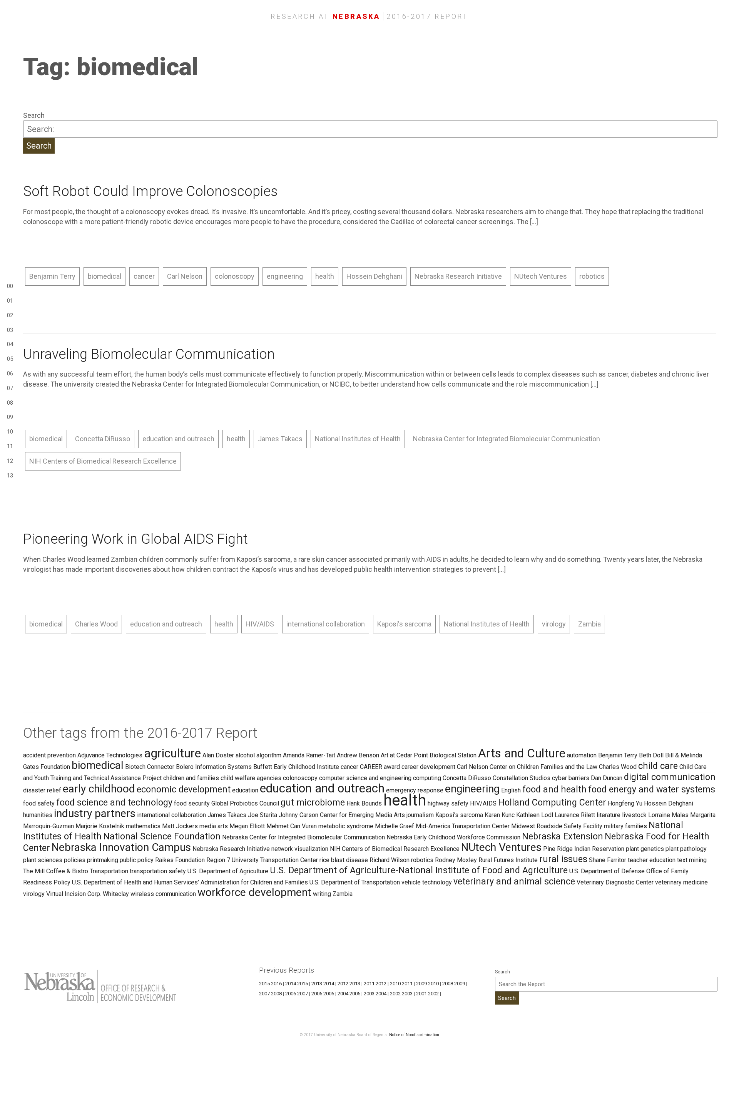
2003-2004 (375, 993)
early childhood (99, 788)
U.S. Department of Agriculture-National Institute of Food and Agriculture (419, 870)
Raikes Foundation (180, 860)
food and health (554, 789)
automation (582, 755)
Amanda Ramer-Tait (309, 755)
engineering (285, 276)
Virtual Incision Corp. (73, 894)
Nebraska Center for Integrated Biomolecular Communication (506, 439)
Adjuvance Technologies (109, 755)
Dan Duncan (606, 778)
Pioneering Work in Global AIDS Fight (135, 539)
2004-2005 (349, 993)
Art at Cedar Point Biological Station (429, 755)
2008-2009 (453, 983)
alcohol (245, 755)
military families (625, 826)
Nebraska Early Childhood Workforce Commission (453, 837)
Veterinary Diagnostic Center (615, 882)
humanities (37, 815)
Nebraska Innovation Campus (121, 847)
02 (10, 315)
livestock (634, 815)
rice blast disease (343, 860)
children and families (191, 778)
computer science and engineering (365, 778)
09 (10, 417)
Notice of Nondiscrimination (414, 1035)
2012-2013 (349, 983)
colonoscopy (234, 276)
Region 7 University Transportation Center (262, 860)
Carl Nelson (184, 276)
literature (608, 815)
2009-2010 (427, 983)
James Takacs (280, 439)
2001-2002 (427, 993)
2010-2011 (401, 983)
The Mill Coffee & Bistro (55, 871)
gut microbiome (313, 802)
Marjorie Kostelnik (99, 826)
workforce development (254, 892)
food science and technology (114, 802)
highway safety (448, 803)
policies (74, 860)
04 (10, 344)
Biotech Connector (149, 766)
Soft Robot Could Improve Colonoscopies (150, 191)
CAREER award (380, 766)
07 (10, 388)
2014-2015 (296, 983)
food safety (39, 803)
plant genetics (645, 848)
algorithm (268, 755)
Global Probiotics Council (245, 803)
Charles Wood (96, 624)
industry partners (94, 813)
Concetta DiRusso (102, 439)
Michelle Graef (394, 826)
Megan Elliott (247, 826)
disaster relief (42, 790)
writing (322, 894)
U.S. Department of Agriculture (227, 871)
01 (10, 300)
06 (10, 373)
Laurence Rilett (575, 815)
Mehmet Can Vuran (291, 826)
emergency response (414, 790)
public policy (137, 860)
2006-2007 (296, 993)
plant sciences (42, 860)
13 (10, 475)
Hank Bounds (364, 803)
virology (554, 624)
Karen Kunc (500, 815)
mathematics (143, 826)
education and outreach (178, 439)
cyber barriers (570, 778)
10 (10, 431)
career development (428, 766)
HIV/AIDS (260, 624)
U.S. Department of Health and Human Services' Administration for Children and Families (190, 882)
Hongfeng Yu (625, 803)
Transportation (109, 871)
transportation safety (158, 871)
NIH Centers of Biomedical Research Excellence (103, 461)
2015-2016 (270, 983)
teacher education (651, 860)
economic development (184, 789)
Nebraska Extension (562, 836)
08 (10, 402)
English (511, 790)
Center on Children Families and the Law (543, 766)
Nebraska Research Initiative (458, 276)
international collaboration (325, 624)
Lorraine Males (668, 815)
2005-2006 (322, 993)
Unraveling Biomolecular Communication (149, 354)
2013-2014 (322, 983)
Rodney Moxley (456, 860)
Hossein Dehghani (374, 276)
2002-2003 (401, 993)
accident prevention (49, 755)
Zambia (589, 624)
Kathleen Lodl (534, 815)
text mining (692, 860)
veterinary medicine (681, 882)
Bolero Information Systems (214, 766)
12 (10, 460)
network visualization (299, 848)
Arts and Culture (521, 753)
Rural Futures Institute (508, 860)
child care (658, 765)
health (324, 276)
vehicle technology (426, 882)
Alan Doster (218, 755)
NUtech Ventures (540, 276)
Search (34, 115)
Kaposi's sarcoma (404, 624)
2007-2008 (270, 993)
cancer (144, 276)
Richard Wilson (390, 860)
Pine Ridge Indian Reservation (583, 848)
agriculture (172, 753)
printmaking (102, 860)
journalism (420, 815)
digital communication (670, 777)
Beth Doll (651, 755)
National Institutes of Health (358, 439)
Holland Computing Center (552, 802)
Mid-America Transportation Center (463, 826)
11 (10, 446)
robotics (592, 276)
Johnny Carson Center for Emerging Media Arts (342, 815)
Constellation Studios (521, 778)
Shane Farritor (607, 860)
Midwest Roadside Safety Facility (556, 826)
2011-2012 (375, 983)
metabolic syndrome (345, 826)
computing (427, 778)
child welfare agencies (251, 778)
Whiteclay (116, 894)
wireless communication (163, 894)
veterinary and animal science (514, 881)
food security (192, 803)
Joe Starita (262, 815)
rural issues (563, 859)
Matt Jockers (180, 826)
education (245, 790)
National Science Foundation (162, 836)
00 (10, 286)
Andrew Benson (358, 755)
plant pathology (686, 848)
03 (10, 330)
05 (10, 358)
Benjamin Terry (52, 276)
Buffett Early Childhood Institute (296, 766)
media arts (213, 826)
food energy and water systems (651, 789)
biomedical (104, 276)
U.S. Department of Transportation (354, 882)
